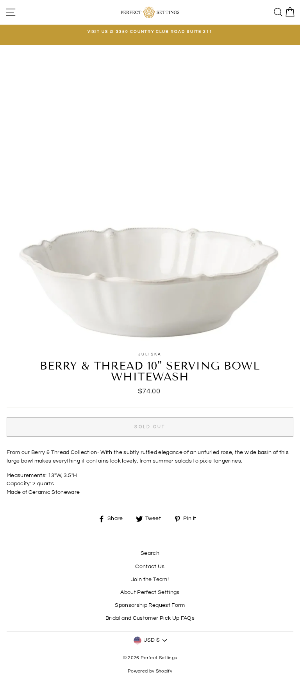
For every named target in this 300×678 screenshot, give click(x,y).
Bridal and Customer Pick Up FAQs (150, 618)
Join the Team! (150, 579)
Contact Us (149, 566)
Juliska (149, 354)
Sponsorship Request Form (150, 605)
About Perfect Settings (149, 592)
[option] (150, 32)
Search (150, 553)
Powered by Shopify (150, 671)
